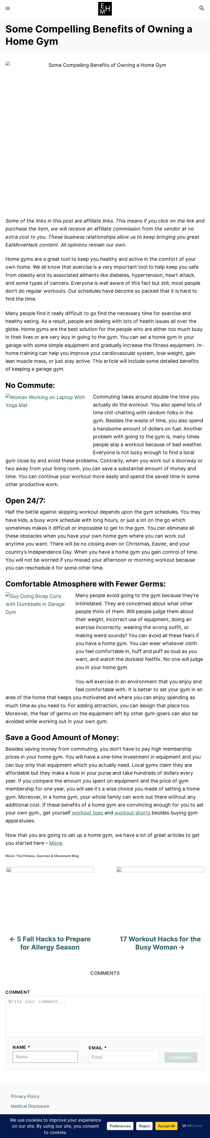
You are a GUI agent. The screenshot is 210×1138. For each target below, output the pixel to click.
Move (55, 843)
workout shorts (132, 813)
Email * (98, 1047)
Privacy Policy (25, 1096)
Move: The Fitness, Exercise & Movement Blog (42, 856)
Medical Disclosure (30, 1106)
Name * (21, 1047)
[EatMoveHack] (105, 9)
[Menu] (8, 8)
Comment (17, 992)
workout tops (87, 813)
